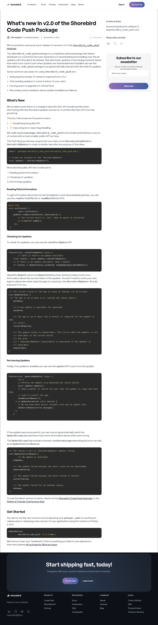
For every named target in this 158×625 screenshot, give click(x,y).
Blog (73, 4)
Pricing (52, 4)
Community (77, 612)
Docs (43, 4)
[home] (14, 4)
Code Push (49, 600)
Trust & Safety (134, 600)
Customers (63, 4)
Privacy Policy (134, 608)
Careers (103, 604)
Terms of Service (136, 612)
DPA (130, 604)
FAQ (74, 608)
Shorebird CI (50, 604)
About (81, 4)
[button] (33, 4)
